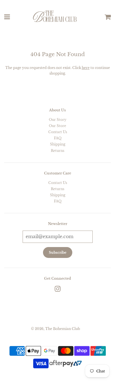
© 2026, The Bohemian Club (55, 329)
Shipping (57, 144)
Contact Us (57, 132)
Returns (57, 151)
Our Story (57, 120)
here (86, 68)
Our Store (57, 126)
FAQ (57, 138)
